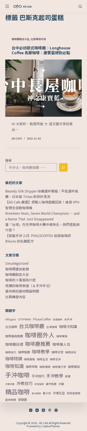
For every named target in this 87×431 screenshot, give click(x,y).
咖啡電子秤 (59, 367)
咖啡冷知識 (68, 326)
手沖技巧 (38, 376)
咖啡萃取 (32, 367)
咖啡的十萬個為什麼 (20, 279)
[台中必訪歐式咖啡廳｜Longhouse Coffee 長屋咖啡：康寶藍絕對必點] (43, 88)
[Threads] (43, 410)
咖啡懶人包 (61, 344)
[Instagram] (30, 410)
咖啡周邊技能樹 (17, 268)
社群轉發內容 (38, 39)
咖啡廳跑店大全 (20, 39)
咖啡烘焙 (70, 352)
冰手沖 (68, 319)
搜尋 (8, 160)
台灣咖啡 (51, 327)
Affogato (10, 319)
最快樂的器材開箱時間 (22, 291)
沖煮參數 (10, 384)
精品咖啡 (17, 391)
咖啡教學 (41, 351)
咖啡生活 (42, 359)
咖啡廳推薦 (37, 343)
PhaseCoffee (42, 319)
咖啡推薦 (24, 352)
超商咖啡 (10, 400)
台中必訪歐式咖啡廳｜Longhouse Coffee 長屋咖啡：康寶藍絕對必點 (41, 50)
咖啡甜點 (29, 359)
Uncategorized (17, 263)
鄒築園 (22, 399)
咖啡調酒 (44, 367)
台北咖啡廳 (31, 325)
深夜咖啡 (39, 384)
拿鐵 (68, 376)
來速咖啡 (57, 319)
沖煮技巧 (24, 383)
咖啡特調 (13, 358)
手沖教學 (54, 376)
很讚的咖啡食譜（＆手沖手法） (29, 285)
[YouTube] (37, 410)
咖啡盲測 (55, 359)
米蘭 (61, 384)
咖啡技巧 (10, 352)
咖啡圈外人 (39, 335)
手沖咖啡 (17, 374)
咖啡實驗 (61, 336)
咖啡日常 (57, 352)
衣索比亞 (59, 393)
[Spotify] (56, 410)
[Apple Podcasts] (49, 410)
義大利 (47, 393)
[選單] (7, 6)
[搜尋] (80, 6)
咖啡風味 (74, 367)
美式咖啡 (36, 393)
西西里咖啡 (73, 393)
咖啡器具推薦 (14, 336)
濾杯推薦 (51, 384)
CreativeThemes (50, 426)
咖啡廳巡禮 (14, 344)
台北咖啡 (11, 327)
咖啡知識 (14, 366)
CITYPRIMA (24, 319)
